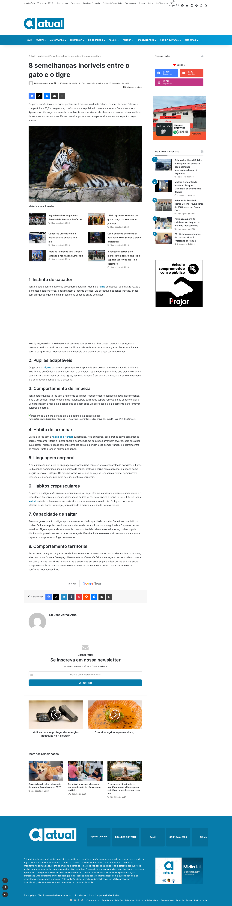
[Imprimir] (62, 96)
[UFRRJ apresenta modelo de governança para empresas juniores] (96, 219)
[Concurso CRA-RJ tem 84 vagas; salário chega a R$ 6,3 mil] (37, 237)
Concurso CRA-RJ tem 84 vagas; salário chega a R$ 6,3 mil (64, 237)
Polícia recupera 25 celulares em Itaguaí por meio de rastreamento (187, 222)
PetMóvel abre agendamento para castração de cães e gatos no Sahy (84, 787)
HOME (29, 40)
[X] (39, 96)
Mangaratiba (57, 40)
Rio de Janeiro (95, 40)
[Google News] (92, 583)
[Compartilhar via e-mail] (54, 96)
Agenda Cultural (169, 40)
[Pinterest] (79, 597)
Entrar (150, 3)
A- (5, 894)
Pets (51, 56)
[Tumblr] (71, 597)
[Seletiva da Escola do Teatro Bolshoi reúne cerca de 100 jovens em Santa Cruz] (163, 205)
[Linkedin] (64, 597)
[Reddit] (86, 597)
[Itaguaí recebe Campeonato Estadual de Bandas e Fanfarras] (37, 219)
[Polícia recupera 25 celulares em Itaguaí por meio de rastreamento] (163, 223)
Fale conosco (130, 3)
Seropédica (76, 40)
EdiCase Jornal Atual (43, 83)
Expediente (75, 3)
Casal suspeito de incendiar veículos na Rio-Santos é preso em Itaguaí (124, 237)
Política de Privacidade (112, 3)
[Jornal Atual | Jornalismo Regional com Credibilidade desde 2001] (44, 23)
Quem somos (62, 3)
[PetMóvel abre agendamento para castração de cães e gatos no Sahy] (85, 771)
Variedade (43, 56)
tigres (47, 367)
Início (33, 56)
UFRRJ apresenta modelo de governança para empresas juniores (122, 219)
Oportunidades (145, 40)
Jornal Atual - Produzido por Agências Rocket (97, 895)
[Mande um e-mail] (55, 83)
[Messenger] (47, 96)
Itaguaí (40, 40)
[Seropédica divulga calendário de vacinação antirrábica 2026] (46, 771)
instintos (34, 501)
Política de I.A (162, 3)
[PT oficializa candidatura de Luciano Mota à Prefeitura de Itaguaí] (163, 238)
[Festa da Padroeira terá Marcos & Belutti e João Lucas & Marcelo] (37, 255)
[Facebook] (32, 96)
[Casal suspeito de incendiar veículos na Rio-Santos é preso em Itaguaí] (96, 237)
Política (127, 40)
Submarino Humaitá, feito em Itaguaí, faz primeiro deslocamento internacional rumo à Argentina (188, 167)
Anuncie (142, 3)
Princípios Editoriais (91, 3)
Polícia (112, 40)
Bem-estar (190, 40)
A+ (5, 880)
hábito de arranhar (63, 436)
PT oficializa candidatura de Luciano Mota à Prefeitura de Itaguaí (188, 237)
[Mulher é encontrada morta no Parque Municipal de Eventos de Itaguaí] (163, 186)
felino (102, 286)
